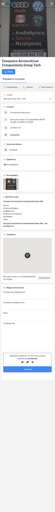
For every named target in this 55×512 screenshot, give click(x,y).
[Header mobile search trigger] (52, 3)
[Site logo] (13, 3)
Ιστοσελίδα (14, 135)
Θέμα (5, 313)
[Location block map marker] (27, 255)
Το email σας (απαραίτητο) (13, 302)
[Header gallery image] (27, 28)
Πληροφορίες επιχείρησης (14, 79)
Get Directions (44, 278)
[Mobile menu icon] (3, 3)
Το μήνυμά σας (9, 323)
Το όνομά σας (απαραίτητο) (14, 292)
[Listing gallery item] (11, 184)
